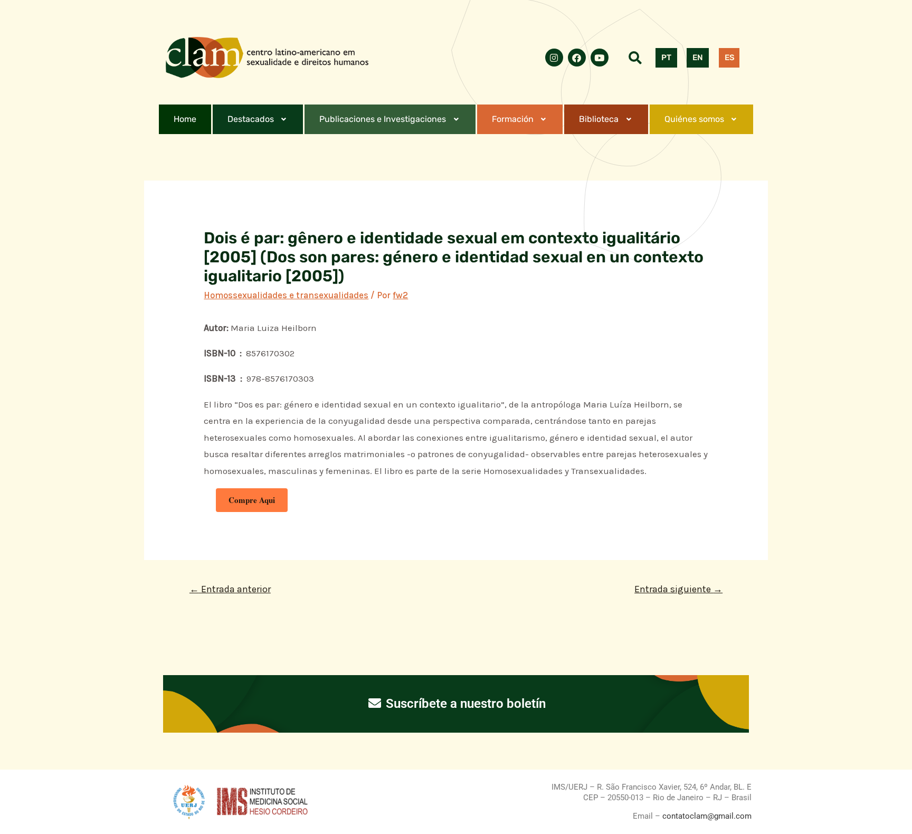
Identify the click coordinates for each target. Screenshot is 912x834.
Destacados (250, 119)
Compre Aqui (252, 500)
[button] (258, 119)
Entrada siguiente (678, 589)
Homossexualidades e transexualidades (286, 295)
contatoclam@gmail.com (706, 816)
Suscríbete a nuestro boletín (464, 703)
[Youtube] (600, 58)
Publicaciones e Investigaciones (382, 119)
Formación (513, 119)
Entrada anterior (230, 589)
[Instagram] (554, 58)
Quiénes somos (694, 119)
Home (185, 119)
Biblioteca (599, 119)
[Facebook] (577, 58)
